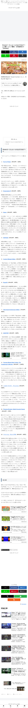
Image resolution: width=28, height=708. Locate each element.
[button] (22, 55)
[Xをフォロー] (7, 596)
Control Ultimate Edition (9, 259)
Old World (5, 237)
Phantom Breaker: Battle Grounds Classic (14, 409)
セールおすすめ (14, 549)
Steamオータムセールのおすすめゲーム (14, 142)
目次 (12, 139)
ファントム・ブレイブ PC (9, 434)
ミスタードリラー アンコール (11, 385)
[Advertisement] (14, 26)
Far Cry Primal (7, 161)
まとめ (7, 143)
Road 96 (5, 282)
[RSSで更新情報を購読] (14, 599)
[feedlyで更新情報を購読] (20, 596)
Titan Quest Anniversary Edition (11, 309)
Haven (5, 212)
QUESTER (6, 333)
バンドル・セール (6, 549)
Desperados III (7, 191)
